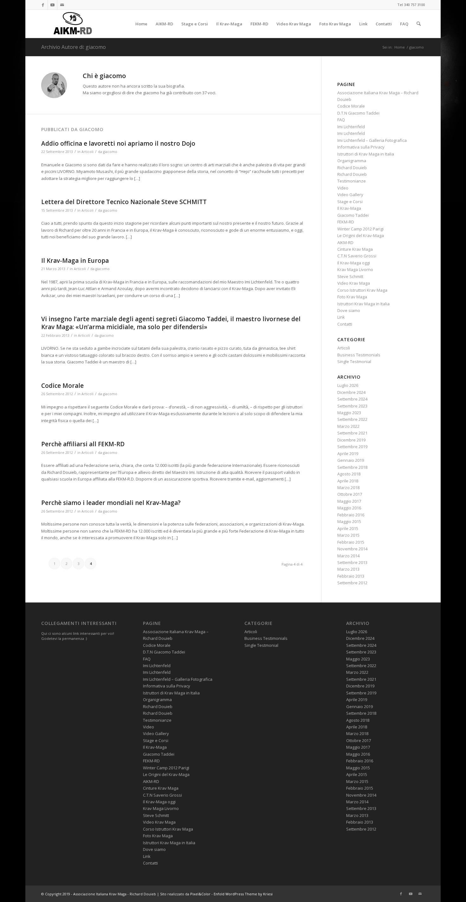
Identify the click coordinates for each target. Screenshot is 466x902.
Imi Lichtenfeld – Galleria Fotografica (372, 140)
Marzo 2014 (348, 556)
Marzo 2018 (348, 487)
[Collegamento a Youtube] (52, 5)
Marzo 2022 (348, 426)
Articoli (87, 151)
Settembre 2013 (352, 562)
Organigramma (351, 160)
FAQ (341, 120)
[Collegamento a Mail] (62, 5)
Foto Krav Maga (352, 297)
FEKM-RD (345, 222)
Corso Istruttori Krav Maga (362, 290)
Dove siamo (348, 310)
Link (341, 317)
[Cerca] (418, 24)
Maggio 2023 (349, 412)
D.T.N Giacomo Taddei (358, 113)
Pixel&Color (200, 894)
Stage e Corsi (350, 201)
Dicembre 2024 (351, 392)
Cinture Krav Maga (355, 249)
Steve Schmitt (350, 276)
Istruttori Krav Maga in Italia (363, 304)
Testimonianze (351, 181)
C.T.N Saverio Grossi (356, 256)
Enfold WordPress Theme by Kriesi (243, 894)
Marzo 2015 (348, 535)
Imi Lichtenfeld (351, 126)
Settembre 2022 (352, 419)
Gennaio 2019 (350, 460)
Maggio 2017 (349, 501)
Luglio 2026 (347, 385)
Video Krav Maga (353, 283)
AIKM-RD (345, 242)
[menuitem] (141, 24)
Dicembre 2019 (351, 440)
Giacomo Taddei (353, 215)
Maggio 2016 (349, 508)
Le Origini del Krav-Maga (360, 235)
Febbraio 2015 (350, 542)
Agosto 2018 (348, 474)
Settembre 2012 (352, 583)
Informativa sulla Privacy (361, 147)
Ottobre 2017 (349, 494)
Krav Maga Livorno (355, 269)
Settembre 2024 (352, 399)
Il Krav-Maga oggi (353, 263)
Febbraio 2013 (350, 576)
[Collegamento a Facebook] (43, 5)
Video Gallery (350, 194)
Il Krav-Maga (349, 208)
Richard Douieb (352, 167)
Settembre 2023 (352, 406)
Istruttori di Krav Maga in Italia (365, 154)
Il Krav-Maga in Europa (75, 260)
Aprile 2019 (347, 453)
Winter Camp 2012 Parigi (360, 229)
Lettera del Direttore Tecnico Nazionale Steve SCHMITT (124, 202)
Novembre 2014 (352, 549)
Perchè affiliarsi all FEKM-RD (83, 444)
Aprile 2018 (347, 481)
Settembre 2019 (352, 446)
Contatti (344, 324)
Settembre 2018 (352, 467)
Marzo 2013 (348, 569)
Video (342, 188)
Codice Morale (62, 385)
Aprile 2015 (347, 528)
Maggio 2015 (349, 521)
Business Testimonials (358, 355)
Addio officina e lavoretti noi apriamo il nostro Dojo (118, 143)
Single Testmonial (354, 361)
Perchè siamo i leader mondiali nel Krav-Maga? (111, 503)
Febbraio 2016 (350, 515)
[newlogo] (71, 24)
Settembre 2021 (352, 433)
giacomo (110, 151)
